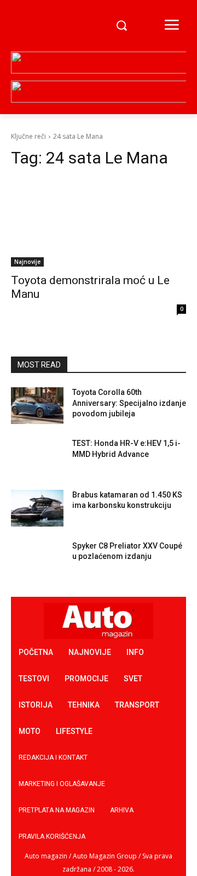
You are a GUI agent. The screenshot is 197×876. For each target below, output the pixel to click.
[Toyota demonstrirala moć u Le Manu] (98, 223)
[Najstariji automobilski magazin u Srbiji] (46, 26)
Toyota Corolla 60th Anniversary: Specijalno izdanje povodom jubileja (129, 403)
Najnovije (27, 261)
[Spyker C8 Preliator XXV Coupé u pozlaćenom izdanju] (37, 559)
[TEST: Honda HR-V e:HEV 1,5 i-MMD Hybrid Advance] (37, 456)
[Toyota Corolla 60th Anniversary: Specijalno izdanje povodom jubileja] (37, 405)
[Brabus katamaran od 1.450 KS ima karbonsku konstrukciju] (37, 508)
